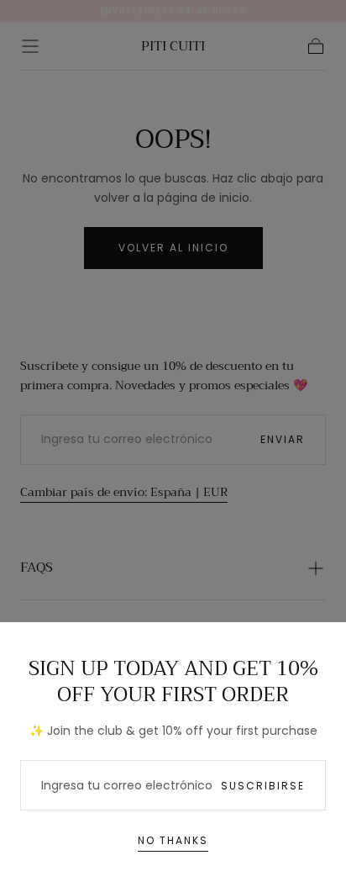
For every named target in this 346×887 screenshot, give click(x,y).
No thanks (173, 840)
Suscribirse (263, 786)
